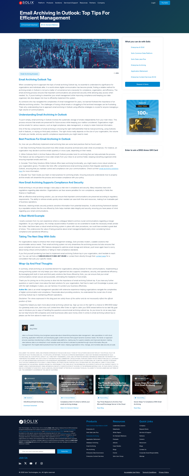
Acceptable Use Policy (132, 472)
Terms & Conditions (149, 472)
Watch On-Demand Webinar (69, 408)
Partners (92, 3)
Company (101, 3)
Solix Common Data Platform (141, 53)
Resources (84, 3)
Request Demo (143, 429)
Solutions (58, 3)
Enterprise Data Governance (95, 453)
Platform (41, 3)
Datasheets (116, 429)
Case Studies (117, 446)
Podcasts (115, 439)
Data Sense (63, 436)
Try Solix (165, 3)
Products (50, 3)
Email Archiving (91, 446)
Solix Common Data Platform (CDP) (97, 425)
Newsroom (142, 442)
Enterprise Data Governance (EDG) (54, 431)
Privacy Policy (164, 472)
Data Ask (71, 436)
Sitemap (141, 456)
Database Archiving (92, 442)
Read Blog (100, 408)
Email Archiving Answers (29, 74)
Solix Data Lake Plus (138, 59)
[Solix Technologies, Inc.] (26, 3)
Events (115, 453)
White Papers (117, 432)
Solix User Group (118, 456)
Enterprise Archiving (138, 65)
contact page (101, 256)
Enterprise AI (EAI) (137, 47)
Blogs (114, 449)
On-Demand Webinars (119, 436)
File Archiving (90, 449)
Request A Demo (142, 84)
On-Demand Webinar (50, 25)
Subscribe (64, 451)
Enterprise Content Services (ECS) (143, 77)
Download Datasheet (30, 25)
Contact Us (142, 449)
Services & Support (71, 3)
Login (153, 3)
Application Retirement (139, 71)
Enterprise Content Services (95, 456)
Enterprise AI (90, 429)
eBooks (115, 442)
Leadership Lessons (119, 425)
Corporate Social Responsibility (148, 453)
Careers (141, 439)
